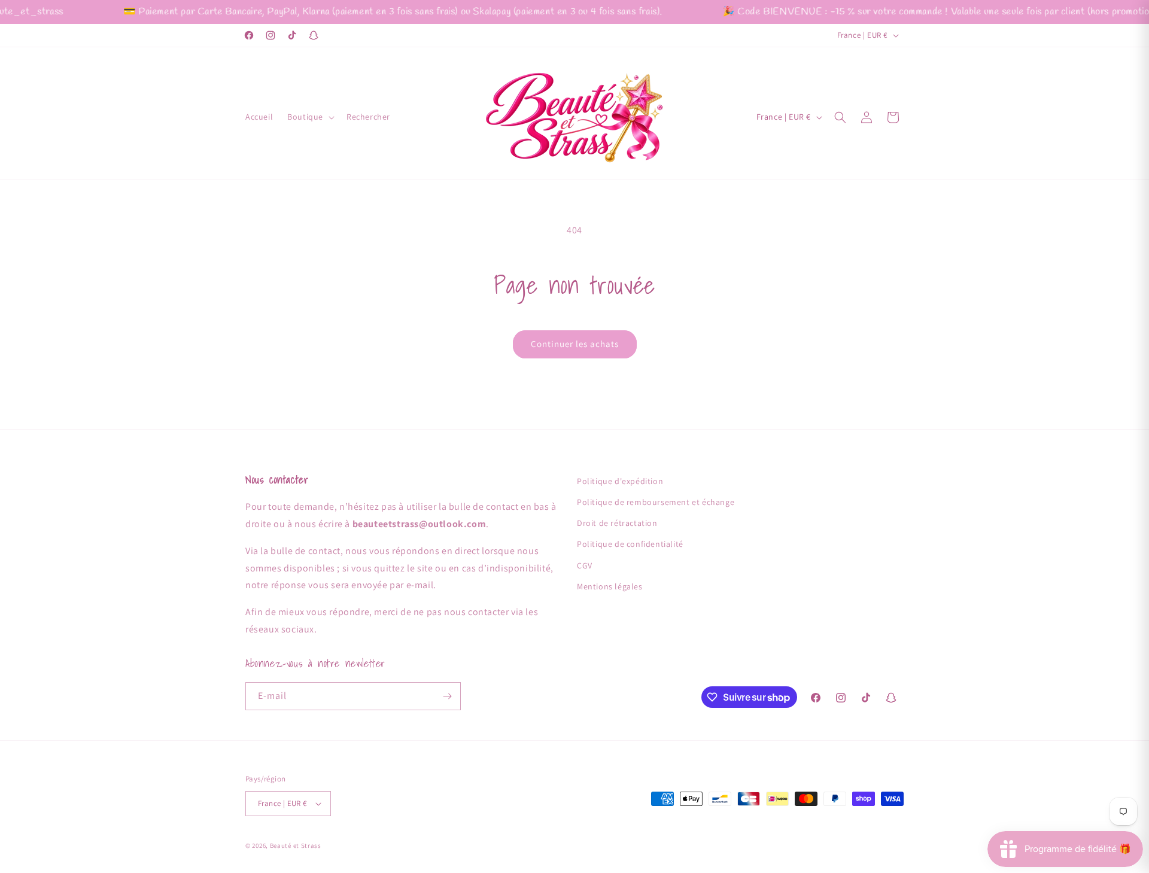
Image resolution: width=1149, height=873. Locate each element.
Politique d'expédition (620, 481)
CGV (584, 565)
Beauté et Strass (295, 845)
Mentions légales (610, 586)
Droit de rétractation (617, 523)
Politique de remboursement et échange (655, 502)
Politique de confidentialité (630, 544)
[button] (309, 116)
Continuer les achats (575, 343)
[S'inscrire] (447, 696)
